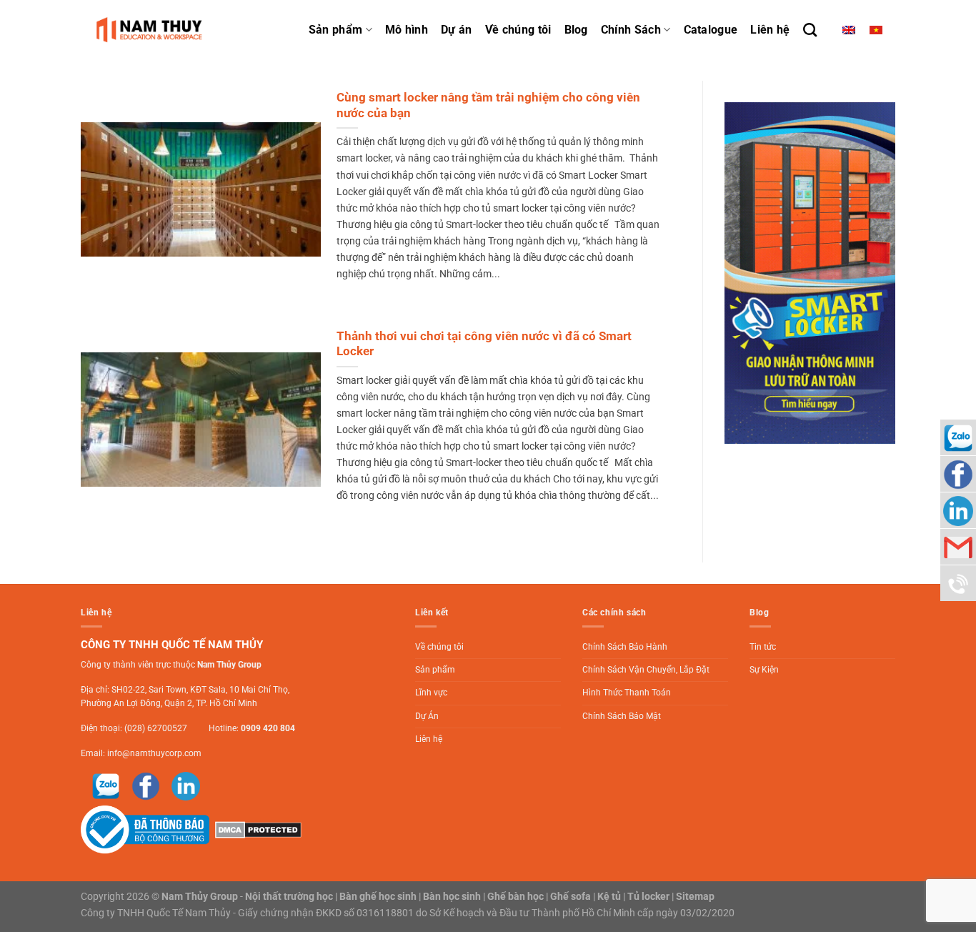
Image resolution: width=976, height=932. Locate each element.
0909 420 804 (268, 728)
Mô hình (406, 29)
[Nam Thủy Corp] (152, 29)
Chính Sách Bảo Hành (624, 647)
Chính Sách (631, 29)
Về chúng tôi (518, 29)
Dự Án (427, 716)
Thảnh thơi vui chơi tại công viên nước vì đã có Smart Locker (484, 344)
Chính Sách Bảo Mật (621, 716)
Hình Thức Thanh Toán (626, 693)
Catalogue (711, 29)
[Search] (810, 29)
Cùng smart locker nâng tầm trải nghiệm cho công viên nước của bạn (488, 105)
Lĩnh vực (431, 693)
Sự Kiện (764, 670)
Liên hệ (770, 29)
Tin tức (763, 647)
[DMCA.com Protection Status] (256, 829)
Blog (576, 29)
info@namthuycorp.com (154, 753)
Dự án (456, 29)
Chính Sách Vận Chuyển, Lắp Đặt (645, 670)
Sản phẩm (336, 29)
